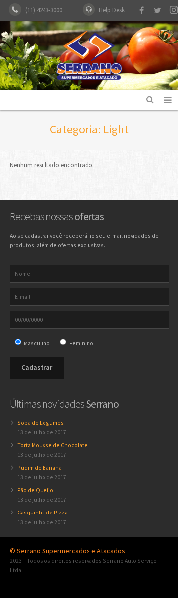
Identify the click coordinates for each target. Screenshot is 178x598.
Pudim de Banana (39, 467)
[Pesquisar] (150, 100)
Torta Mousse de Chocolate (52, 445)
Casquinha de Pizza (42, 512)
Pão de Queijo (35, 490)
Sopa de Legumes (40, 422)
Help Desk (112, 10)
